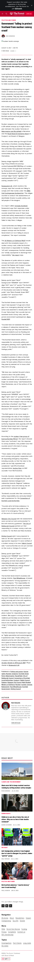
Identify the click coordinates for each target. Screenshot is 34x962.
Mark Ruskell (26, 682)
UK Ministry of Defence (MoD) (15, 241)
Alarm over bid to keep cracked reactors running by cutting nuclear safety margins (16, 786)
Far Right (5, 847)
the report (16, 255)
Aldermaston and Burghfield (11, 131)
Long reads (27, 943)
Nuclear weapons (12, 674)
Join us (28, 14)
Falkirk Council (27, 543)
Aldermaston (10, 676)
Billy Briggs (6, 859)
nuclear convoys (26, 684)
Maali (12, 955)
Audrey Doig (17, 468)
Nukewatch (5, 687)
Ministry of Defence (8, 684)
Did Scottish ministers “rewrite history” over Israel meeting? (15, 886)
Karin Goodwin (7, 825)
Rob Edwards (10, 36)
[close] (31, 5)
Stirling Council (7, 536)
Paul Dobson (6, 890)
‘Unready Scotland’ (21, 206)
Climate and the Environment (11, 782)
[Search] (6, 13)
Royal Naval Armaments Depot (18, 134)
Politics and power (9, 20)
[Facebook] (3, 905)
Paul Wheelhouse (19, 578)
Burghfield (18, 676)
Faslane (4, 682)
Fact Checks (17, 943)
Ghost (6, 955)
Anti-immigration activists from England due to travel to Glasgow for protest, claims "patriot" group (17, 853)
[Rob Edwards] (3, 36)
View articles (15, 722)
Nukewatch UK (7, 186)
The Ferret (9, 953)
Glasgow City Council (9, 519)
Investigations (6, 943)
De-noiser (5, 946)
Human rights (6, 813)
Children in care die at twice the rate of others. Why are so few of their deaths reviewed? (15, 819)
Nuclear (18, 684)
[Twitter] (6, 905)
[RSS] (10, 905)
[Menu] (3, 13)
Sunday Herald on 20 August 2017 (13, 663)
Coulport (16, 680)
